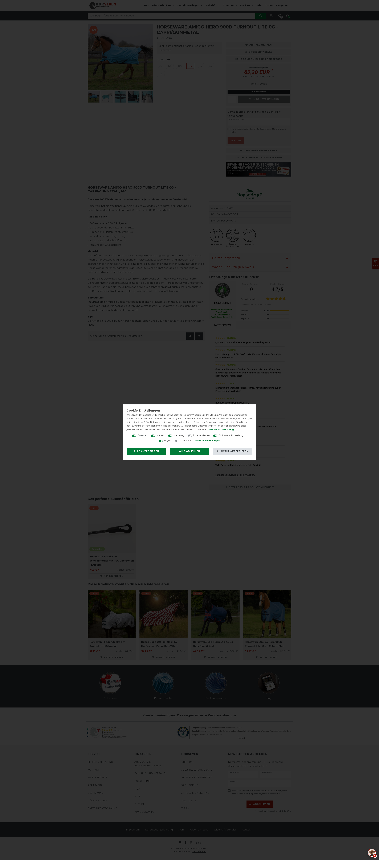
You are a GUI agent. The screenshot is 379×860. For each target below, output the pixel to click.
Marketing (179, 435)
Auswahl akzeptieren (232, 451)
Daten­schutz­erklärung (221, 429)
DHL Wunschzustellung (231, 435)
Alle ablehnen (189, 451)
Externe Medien (201, 435)
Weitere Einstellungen (207, 440)
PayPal (167, 440)
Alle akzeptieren (146, 451)
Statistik (160, 435)
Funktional (185, 440)
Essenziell (142, 435)
